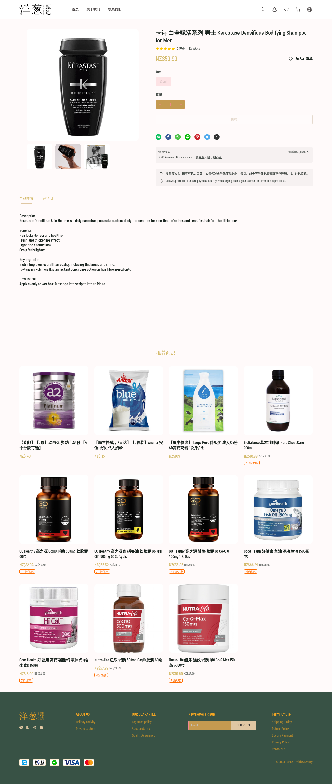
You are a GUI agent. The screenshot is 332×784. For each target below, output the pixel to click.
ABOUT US (83, 714)
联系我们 (115, 9)
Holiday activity (85, 722)
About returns (141, 729)
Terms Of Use (281, 714)
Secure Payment (282, 735)
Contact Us (279, 749)
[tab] (26, 200)
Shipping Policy (282, 722)
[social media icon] (21, 728)
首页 (75, 9)
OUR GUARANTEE (144, 714)
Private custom (85, 729)
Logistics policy (142, 722)
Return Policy (280, 729)
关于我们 (93, 9)
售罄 (234, 120)
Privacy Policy (281, 742)
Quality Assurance (143, 735)
